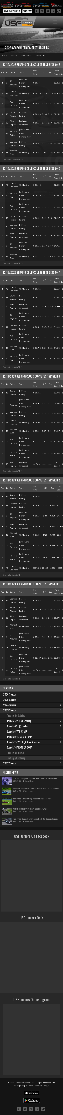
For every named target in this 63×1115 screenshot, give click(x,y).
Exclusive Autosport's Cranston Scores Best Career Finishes (36, 788)
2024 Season (9, 705)
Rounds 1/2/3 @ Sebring (18, 721)
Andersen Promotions (23, 1082)
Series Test (40, 55)
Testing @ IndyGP (15, 753)
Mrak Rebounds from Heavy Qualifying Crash (30, 808)
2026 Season (9, 694)
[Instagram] (53, 11)
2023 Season (26, 55)
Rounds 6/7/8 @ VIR (16, 731)
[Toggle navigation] (55, 22)
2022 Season (9, 763)
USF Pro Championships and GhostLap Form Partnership (35, 778)
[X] (42, 11)
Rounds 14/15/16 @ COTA (19, 747)
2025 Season (9, 700)
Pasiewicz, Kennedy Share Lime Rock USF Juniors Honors (35, 818)
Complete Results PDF (12, 159)
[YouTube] (48, 11)
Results (14, 55)
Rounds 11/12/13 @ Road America (23, 742)
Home (4, 55)
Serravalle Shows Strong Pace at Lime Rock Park (32, 798)
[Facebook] (37, 11)
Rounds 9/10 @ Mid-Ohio (19, 737)
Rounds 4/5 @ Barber (17, 726)
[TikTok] (59, 11)
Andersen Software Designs (37, 1085)
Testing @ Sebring (15, 716)
